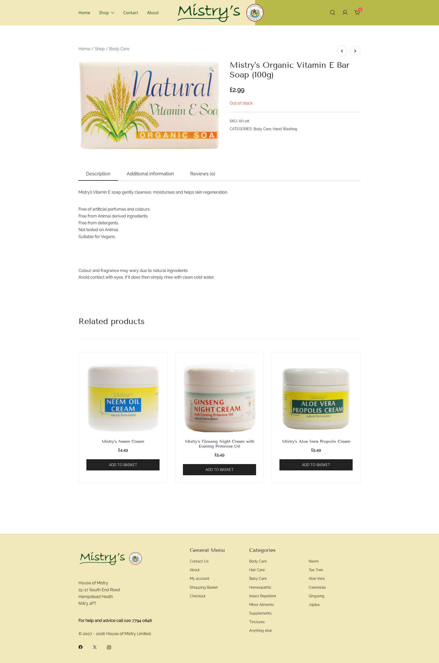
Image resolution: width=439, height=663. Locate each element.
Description (98, 173)
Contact (130, 12)
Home (84, 12)
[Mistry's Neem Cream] (123, 398)
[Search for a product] (333, 12)
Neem (314, 561)
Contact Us (199, 561)
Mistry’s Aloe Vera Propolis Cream (316, 441)
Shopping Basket (204, 587)
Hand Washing (285, 129)
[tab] (98, 174)
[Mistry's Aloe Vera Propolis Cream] (316, 398)
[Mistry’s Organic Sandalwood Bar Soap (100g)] (342, 51)
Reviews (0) (202, 173)
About (153, 12)
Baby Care (258, 578)
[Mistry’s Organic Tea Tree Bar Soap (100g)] (355, 51)
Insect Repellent (262, 596)
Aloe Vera (317, 578)
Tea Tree (316, 570)
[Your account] (345, 12)
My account (199, 578)
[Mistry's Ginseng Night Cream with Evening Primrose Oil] (219, 398)
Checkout (198, 596)
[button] (211, 69)
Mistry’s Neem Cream (123, 441)
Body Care (119, 48)
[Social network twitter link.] (95, 646)
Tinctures (257, 622)
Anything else (260, 630)
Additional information (150, 173)
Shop (104, 12)
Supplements (260, 613)
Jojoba (314, 604)
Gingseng (316, 596)
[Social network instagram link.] (109, 646)
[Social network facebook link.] (81, 646)
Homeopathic (260, 587)
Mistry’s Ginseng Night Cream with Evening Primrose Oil (219, 444)
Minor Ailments (261, 604)
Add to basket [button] (123, 465)
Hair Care (257, 570)
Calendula (317, 587)
